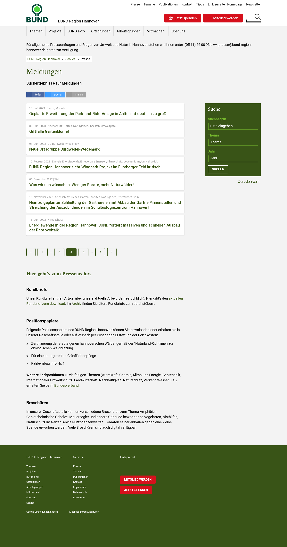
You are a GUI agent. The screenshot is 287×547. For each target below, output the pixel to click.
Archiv (76, 304)
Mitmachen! (156, 31)
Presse (135, 4)
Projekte (55, 31)
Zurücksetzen (248, 181)
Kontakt (187, 4)
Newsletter (253, 4)
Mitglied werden (225, 18)
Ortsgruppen (101, 31)
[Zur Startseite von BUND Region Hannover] (37, 13)
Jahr (211, 151)
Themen (36, 31)
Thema (213, 135)
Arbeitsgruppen (129, 31)
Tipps (200, 4)
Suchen (258, 17)
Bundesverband (66, 385)
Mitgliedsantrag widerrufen (84, 511)
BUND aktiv (76, 31)
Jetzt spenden (186, 18)
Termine (149, 4)
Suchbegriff (217, 119)
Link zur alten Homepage (225, 4)
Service (70, 59)
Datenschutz (80, 492)
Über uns (178, 31)
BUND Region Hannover (43, 59)
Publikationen (168, 4)
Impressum (79, 487)
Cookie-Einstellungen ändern (42, 511)
